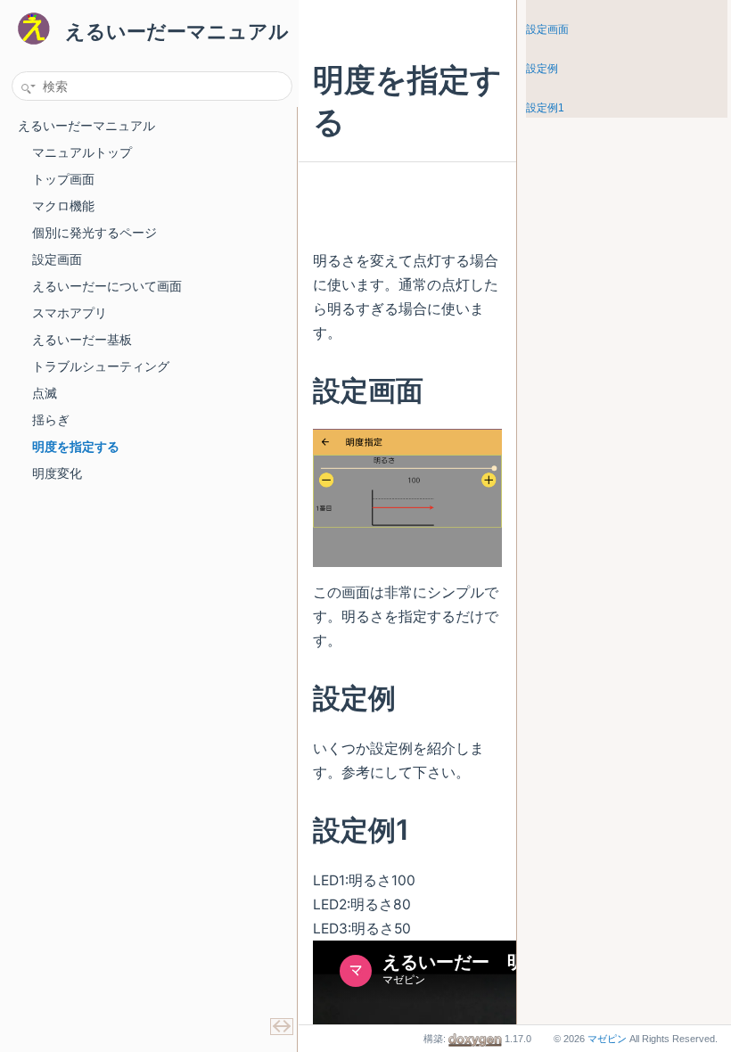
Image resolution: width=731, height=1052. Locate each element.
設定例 (542, 68)
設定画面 (547, 29)
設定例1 (545, 108)
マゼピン (607, 1038)
